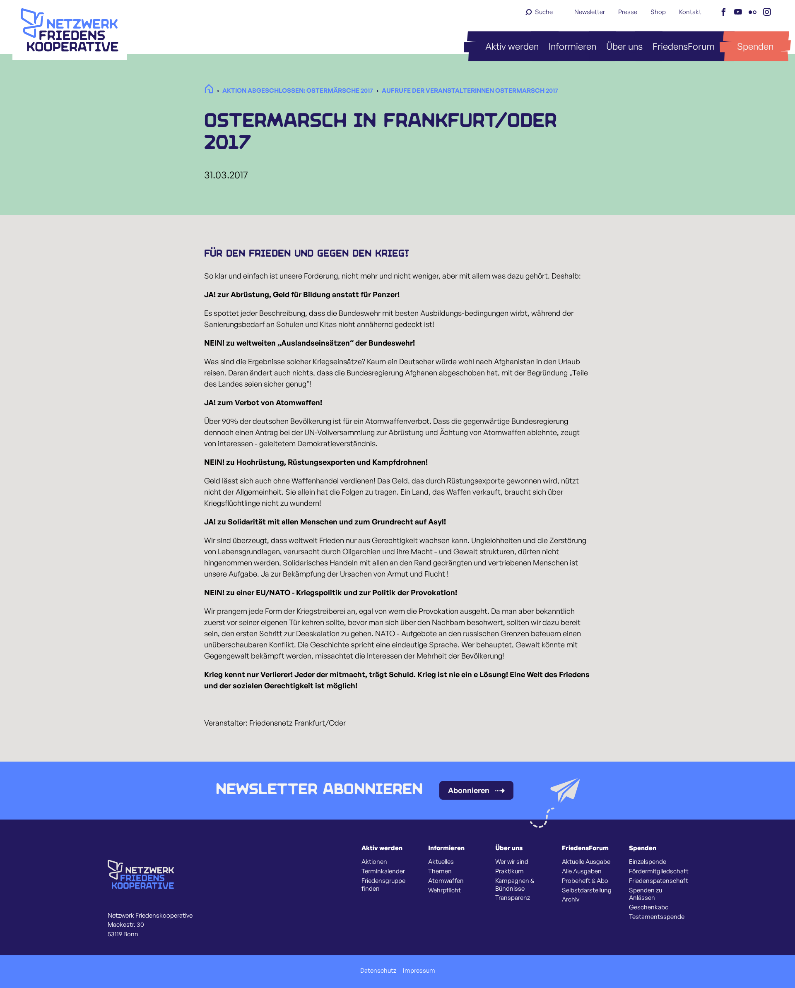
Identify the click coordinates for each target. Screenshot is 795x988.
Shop (658, 12)
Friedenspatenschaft (658, 881)
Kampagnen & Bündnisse (514, 884)
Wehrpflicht (444, 890)
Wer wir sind (511, 861)
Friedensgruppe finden (383, 884)
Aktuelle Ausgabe (586, 861)
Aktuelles (441, 861)
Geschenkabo (649, 907)
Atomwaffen (446, 881)
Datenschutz (378, 970)
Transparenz (512, 897)
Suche (544, 12)
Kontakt (690, 12)
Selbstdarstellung (587, 890)
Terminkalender (383, 871)
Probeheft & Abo (585, 881)
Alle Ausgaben (582, 871)
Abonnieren (468, 790)
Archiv (570, 899)
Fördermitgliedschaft (659, 871)
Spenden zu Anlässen (645, 894)
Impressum (419, 970)
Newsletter (589, 12)
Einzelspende (647, 861)
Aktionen (374, 861)
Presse (627, 12)
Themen (440, 871)
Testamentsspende (656, 917)
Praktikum (509, 871)
